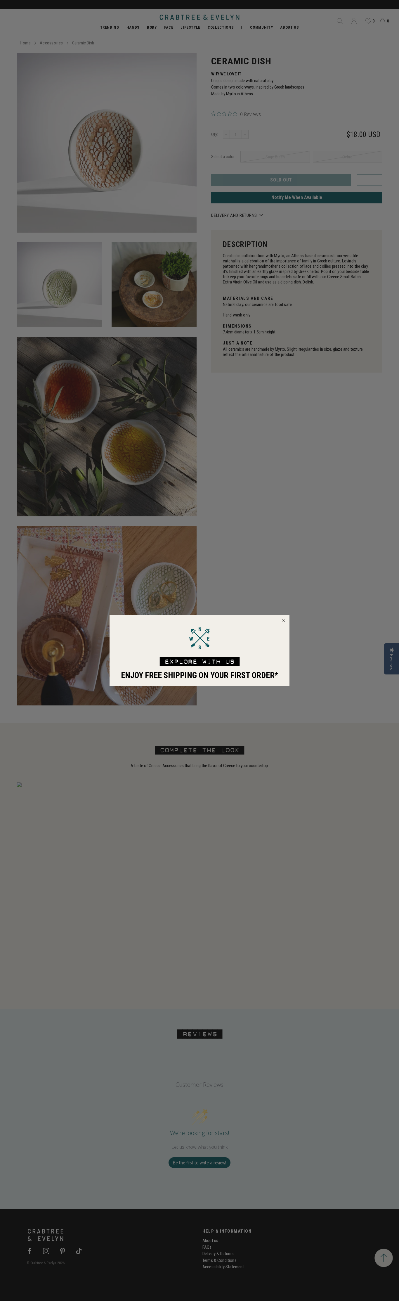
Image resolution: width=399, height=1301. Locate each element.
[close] (284, 621)
